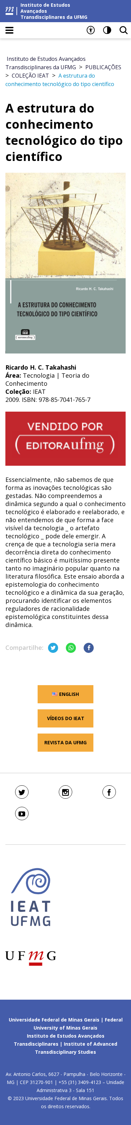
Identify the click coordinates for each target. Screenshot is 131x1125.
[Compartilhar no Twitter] (53, 648)
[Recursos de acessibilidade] (90, 30)
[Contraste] (107, 30)
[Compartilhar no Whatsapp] (71, 648)
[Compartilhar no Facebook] (89, 648)
